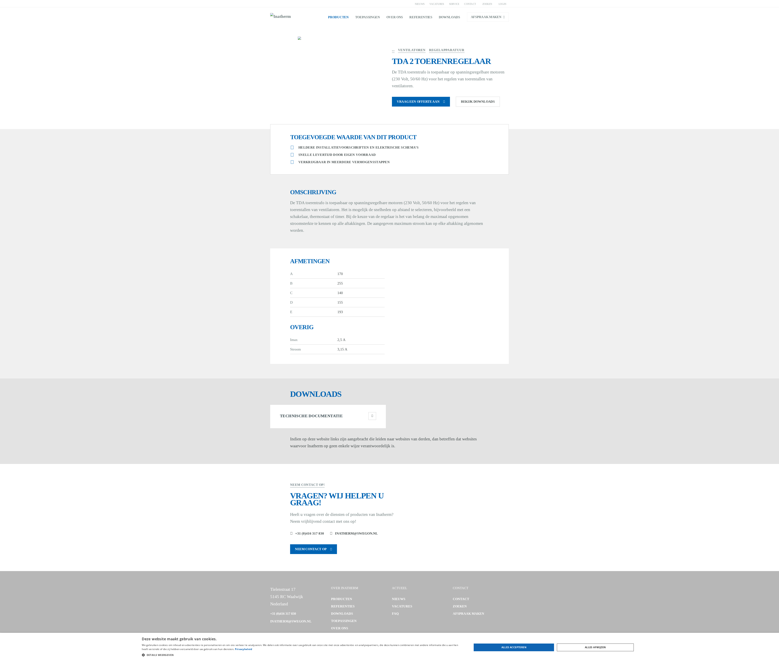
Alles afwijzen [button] (595, 647)
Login (502, 4)
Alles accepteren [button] (513, 647)
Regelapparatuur (447, 50)
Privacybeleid (243, 649)
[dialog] (389, 647)
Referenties (420, 17)
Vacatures (436, 4)
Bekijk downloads (478, 101)
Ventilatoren (412, 50)
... (393, 50)
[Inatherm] (280, 17)
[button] (302, 655)
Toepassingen (367, 17)
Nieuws (420, 4)
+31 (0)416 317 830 (309, 533)
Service (454, 4)
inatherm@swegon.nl (356, 533)
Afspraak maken (486, 17)
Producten (338, 17)
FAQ (395, 613)
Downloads (449, 17)
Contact (470, 4)
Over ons (394, 17)
